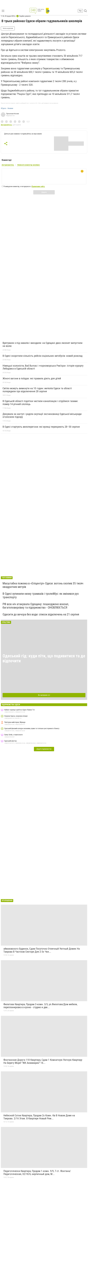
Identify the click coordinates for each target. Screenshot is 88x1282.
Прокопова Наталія (12, 114)
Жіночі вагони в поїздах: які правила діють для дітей (32, 378)
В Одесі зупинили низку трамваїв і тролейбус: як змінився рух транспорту (41, 595)
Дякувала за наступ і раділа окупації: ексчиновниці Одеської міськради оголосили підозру (42, 415)
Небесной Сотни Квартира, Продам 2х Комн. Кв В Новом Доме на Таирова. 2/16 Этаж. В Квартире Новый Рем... (39, 1117)
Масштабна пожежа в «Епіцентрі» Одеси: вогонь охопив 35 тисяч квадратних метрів (43, 585)
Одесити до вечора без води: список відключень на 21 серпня (41, 614)
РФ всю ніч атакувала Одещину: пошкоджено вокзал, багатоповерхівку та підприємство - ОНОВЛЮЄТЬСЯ (36, 605)
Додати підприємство (44, 749)
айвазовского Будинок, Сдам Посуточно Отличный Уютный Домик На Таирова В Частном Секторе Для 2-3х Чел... (41, 950)
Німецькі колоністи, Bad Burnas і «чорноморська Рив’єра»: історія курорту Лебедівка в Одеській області (43, 367)
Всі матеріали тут (44, 695)
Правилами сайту (38, 186)
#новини (10, 108)
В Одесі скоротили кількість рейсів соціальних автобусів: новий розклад (42, 355)
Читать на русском (8, 28)
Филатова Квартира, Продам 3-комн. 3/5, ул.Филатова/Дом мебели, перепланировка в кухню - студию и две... (40, 1006)
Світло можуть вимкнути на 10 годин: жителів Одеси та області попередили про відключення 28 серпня (37, 390)
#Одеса (3, 108)
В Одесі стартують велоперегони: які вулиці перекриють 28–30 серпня (41, 426)
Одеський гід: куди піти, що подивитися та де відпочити (44, 658)
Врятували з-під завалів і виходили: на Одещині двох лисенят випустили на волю (42, 344)
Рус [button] (80, 11)
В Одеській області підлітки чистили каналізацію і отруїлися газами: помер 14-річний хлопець (40, 403)
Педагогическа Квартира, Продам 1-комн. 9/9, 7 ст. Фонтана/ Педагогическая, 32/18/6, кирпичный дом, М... (37, 1173)
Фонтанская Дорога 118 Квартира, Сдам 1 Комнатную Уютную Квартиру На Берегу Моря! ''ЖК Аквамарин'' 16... (42, 1061)
